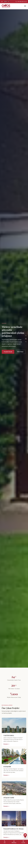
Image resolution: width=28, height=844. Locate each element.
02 (26, 338)
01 (25, 335)
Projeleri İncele (8, 351)
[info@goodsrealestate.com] (1, 1)
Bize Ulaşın (20, 351)
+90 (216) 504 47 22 (22, 1)
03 (26, 341)
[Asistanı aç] (25, 836)
